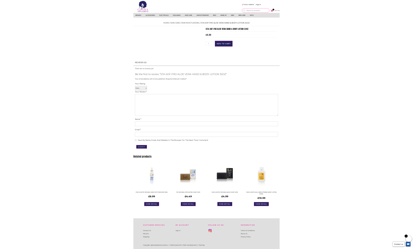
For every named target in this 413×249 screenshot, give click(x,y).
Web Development (190, 245)
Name (138, 119)
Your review (141, 92)
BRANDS (138, 15)
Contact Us (147, 230)
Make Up (223, 15)
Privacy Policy (246, 237)
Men (232, 15)
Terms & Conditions (248, 230)
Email (138, 130)
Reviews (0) (140, 62)
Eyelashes (176, 15)
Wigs (252, 15)
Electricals (164, 15)
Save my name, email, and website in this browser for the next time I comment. (173, 140)
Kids (214, 15)
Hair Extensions (203, 15)
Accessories (150, 15)
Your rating (140, 84)
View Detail (151, 204)
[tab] (140, 62)
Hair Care (188, 15)
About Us (244, 233)
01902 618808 (249, 4)
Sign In (258, 4)
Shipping (146, 237)
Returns (146, 233)
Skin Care (241, 15)
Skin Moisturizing (190, 23)
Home (166, 23)
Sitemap (202, 245)
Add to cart (224, 43)
